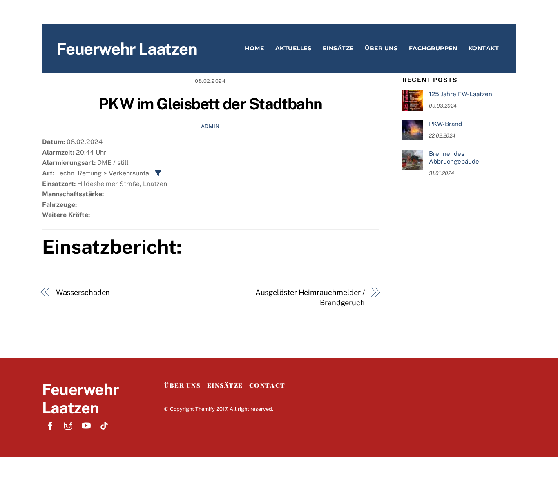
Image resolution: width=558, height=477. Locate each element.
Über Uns (182, 385)
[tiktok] (104, 424)
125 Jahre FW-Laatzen (460, 94)
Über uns (381, 48)
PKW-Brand (445, 123)
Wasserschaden (83, 292)
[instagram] (68, 424)
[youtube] (86, 424)
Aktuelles (293, 48)
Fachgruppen (433, 48)
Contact (267, 385)
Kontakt (484, 48)
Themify (205, 409)
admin (210, 126)
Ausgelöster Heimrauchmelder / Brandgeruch (310, 297)
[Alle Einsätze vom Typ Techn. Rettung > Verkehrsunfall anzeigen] (158, 173)
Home (254, 48)
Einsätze (338, 48)
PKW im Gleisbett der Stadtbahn (210, 104)
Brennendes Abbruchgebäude (454, 157)
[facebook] (50, 424)
